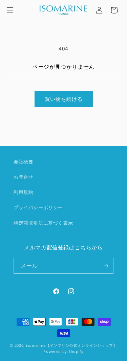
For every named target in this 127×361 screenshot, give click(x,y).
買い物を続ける (64, 98)
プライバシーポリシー (38, 207)
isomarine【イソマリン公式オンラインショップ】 (71, 345)
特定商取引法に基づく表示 (43, 223)
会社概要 (23, 161)
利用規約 (23, 192)
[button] (10, 10)
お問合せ (23, 177)
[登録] (105, 266)
